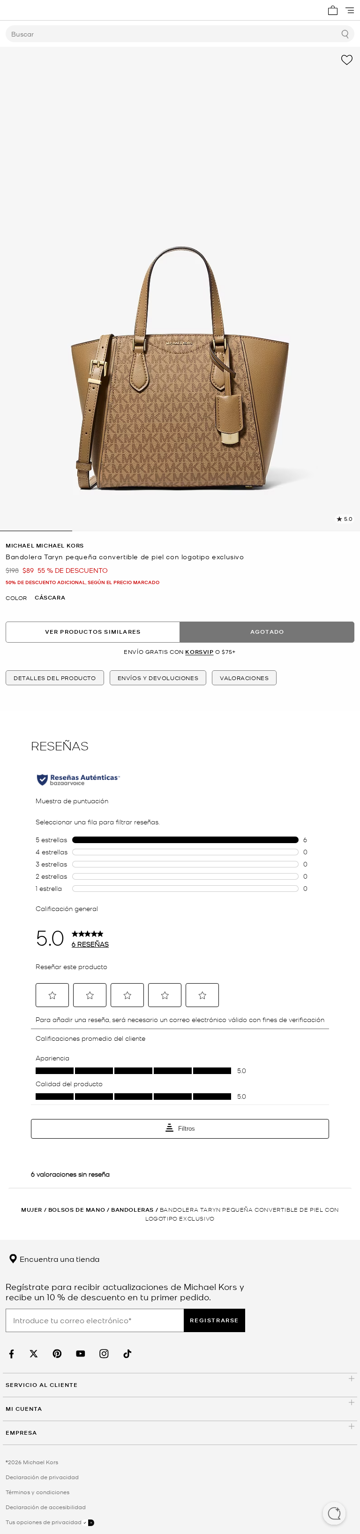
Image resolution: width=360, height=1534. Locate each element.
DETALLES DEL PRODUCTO (55, 678)
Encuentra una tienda (58, 1258)
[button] (334, 1514)
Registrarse (214, 1320)
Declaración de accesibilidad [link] (46, 1507)
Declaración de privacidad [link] (42, 1477)
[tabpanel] (180, 289)
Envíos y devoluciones (158, 678)
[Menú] (349, 10)
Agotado (267, 632)
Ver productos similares (93, 632)
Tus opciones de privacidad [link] (44, 1522)
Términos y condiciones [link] (37, 1492)
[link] (10, 1354)
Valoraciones (244, 678)
